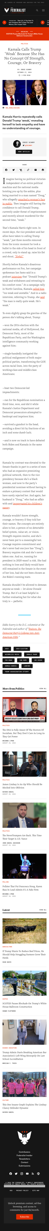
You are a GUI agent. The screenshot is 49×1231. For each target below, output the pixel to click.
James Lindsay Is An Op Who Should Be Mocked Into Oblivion (22, 786)
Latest (6, 910)
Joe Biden (38, 660)
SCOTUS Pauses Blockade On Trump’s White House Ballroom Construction (24, 1005)
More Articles (24, 152)
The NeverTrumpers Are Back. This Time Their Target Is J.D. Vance (22, 837)
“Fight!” (19, 256)
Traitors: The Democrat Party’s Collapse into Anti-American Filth (22, 633)
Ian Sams (23, 660)
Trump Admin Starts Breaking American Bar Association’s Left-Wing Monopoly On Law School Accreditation (24, 1055)
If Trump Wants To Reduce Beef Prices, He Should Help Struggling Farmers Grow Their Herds (24, 954)
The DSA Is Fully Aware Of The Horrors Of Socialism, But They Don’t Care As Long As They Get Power (24, 733)
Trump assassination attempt (17, 672)
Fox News (8, 660)
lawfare (27, 666)
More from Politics (13, 688)
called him (38, 289)
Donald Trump (32, 654)
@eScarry (28, 145)
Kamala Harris (10, 666)
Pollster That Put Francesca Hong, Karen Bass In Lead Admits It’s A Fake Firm (22, 888)
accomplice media (12, 654)
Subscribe (24, 1216)
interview (17, 276)
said (42, 297)
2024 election (22, 649)
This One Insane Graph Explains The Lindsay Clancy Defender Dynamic (24, 1106)
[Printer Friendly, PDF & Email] (42, 170)
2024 (7, 649)
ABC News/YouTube (13, 107)
